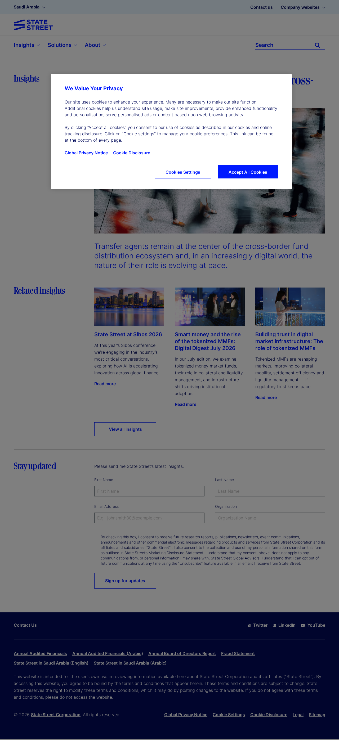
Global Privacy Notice (86, 152)
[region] (171, 131)
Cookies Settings (183, 172)
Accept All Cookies (248, 172)
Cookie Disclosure (131, 152)
